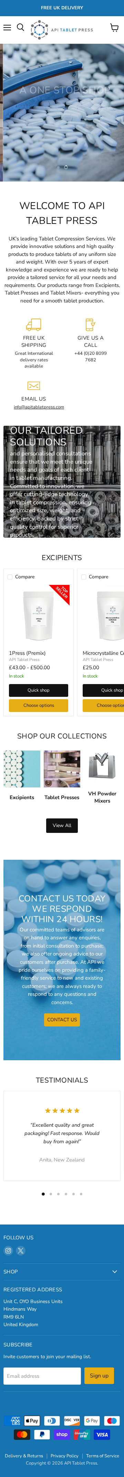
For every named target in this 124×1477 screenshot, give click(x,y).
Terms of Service (102, 1456)
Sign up (99, 1376)
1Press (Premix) (27, 653)
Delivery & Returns (24, 1456)
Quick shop (39, 690)
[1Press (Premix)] (39, 616)
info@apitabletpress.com (39, 407)
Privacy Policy (65, 1456)
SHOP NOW (61, 139)
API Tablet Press (24, 659)
